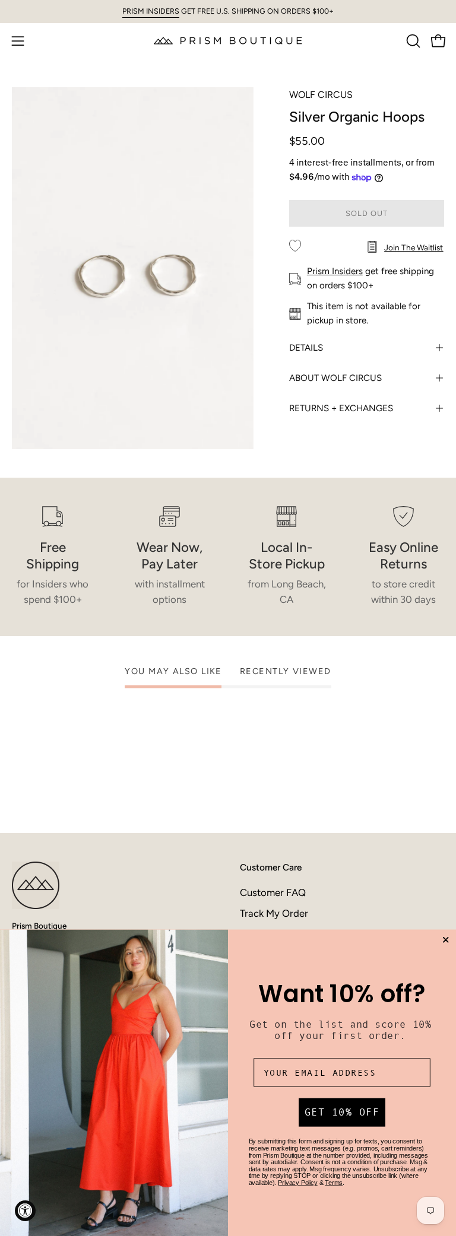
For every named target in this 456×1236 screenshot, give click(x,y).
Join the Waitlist (413, 247)
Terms (334, 1182)
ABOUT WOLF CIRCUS (335, 378)
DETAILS (306, 347)
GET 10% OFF (342, 1113)
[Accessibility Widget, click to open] (25, 1210)
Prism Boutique (39, 925)
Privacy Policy (297, 1182)
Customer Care (271, 867)
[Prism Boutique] (228, 41)
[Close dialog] (445, 940)
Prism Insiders (335, 271)
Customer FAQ (273, 892)
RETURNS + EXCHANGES (341, 408)
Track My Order (274, 913)
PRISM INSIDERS (150, 11)
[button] (412, 41)
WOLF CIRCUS (321, 94)
